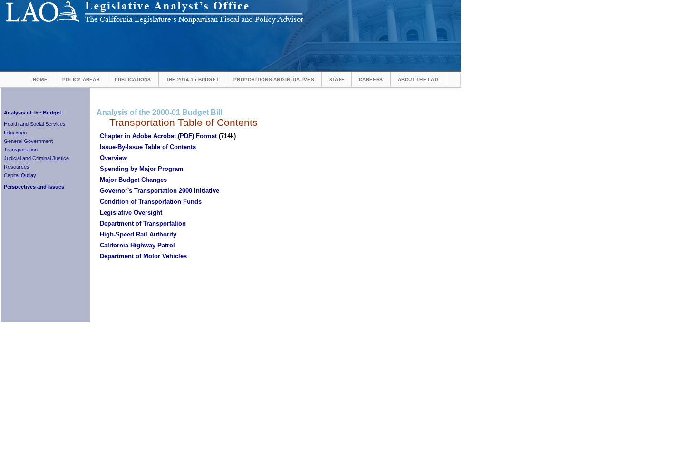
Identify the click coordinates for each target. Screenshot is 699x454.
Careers (371, 79)
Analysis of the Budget (32, 112)
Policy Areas (81, 79)
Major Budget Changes (133, 179)
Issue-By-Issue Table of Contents (148, 147)
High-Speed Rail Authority (138, 234)
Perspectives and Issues (34, 186)
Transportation (21, 149)
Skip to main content (330, 3)
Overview (113, 157)
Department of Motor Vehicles (143, 256)
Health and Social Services (35, 124)
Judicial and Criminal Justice (36, 158)
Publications (133, 79)
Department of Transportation (143, 223)
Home (40, 79)
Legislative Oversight (131, 212)
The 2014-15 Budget (192, 79)
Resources (16, 167)
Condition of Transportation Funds (151, 201)
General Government (28, 141)
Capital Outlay (20, 175)
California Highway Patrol (137, 245)
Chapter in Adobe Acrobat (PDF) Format (158, 136)
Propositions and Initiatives (273, 79)
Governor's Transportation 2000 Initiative (159, 190)
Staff (336, 79)
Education (15, 132)
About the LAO (418, 79)
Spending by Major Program (142, 168)
